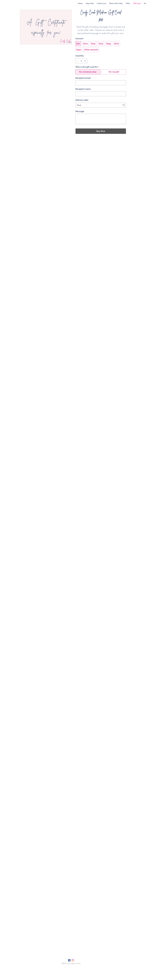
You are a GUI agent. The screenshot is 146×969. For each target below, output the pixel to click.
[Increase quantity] (85, 60)
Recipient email (83, 78)
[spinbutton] (81, 60)
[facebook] (69, 960)
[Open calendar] (123, 105)
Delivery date (81, 100)
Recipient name (83, 89)
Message (79, 111)
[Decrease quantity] (77, 60)
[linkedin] (73, 960)
